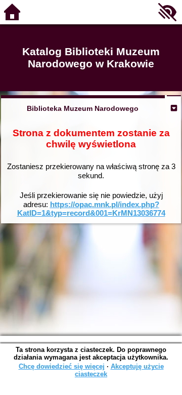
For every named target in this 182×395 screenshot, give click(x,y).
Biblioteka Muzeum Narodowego (83, 108)
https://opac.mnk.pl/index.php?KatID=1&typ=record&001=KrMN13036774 (91, 209)
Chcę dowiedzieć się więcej (62, 366)
